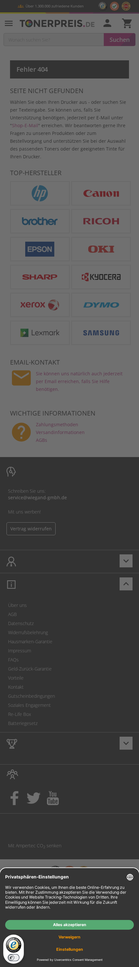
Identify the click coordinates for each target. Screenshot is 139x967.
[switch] (13, 957)
